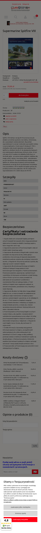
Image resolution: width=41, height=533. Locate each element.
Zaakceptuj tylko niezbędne (20, 507)
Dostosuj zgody (20, 513)
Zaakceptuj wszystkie (20, 519)
